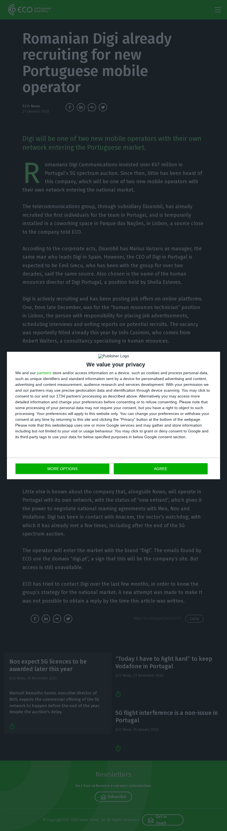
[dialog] (113, 415)
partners (44, 373)
